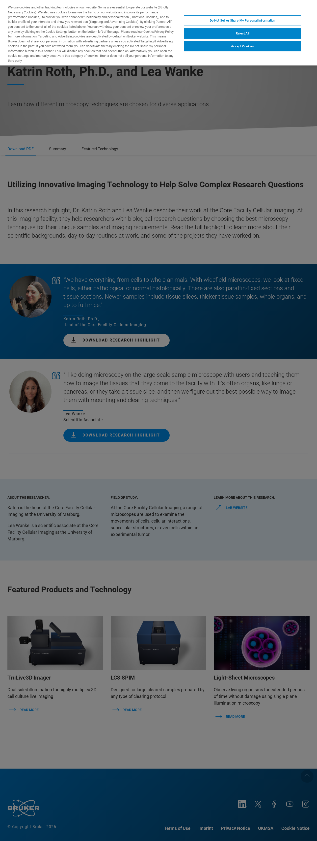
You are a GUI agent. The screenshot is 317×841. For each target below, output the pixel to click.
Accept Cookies (242, 46)
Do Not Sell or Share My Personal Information (242, 20)
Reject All (242, 33)
